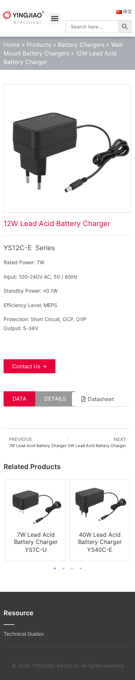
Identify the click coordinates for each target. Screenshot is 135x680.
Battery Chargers (81, 44)
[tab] (19, 399)
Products (39, 44)
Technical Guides (24, 634)
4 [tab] (80, 568)
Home (12, 44)
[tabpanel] (35, 520)
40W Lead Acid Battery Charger (100, 538)
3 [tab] (72, 568)
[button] (54, 18)
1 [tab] (54, 568)
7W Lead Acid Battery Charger (36, 538)
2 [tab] (63, 568)
